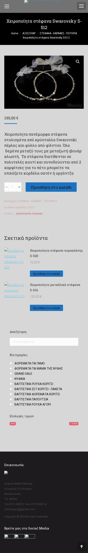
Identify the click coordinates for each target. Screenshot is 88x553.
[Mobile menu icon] (81, 6)
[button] (78, 61)
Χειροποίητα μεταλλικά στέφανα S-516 (55, 287)
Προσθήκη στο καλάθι (51, 187)
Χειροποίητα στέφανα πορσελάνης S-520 (56, 253)
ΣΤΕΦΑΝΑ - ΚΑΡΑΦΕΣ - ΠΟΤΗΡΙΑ (36, 201)
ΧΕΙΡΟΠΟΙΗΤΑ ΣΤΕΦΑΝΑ (29, 214)
